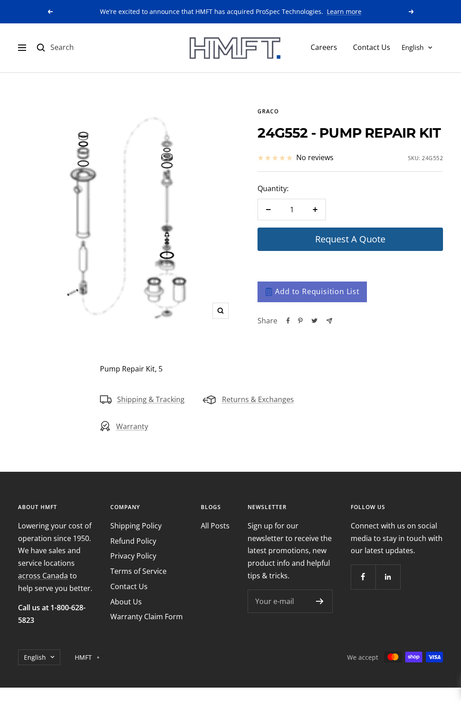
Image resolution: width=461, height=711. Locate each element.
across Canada (43, 576)
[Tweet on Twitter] (314, 320)
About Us (126, 602)
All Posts (215, 526)
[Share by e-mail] (329, 321)
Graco (268, 111)
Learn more (344, 11)
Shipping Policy (136, 526)
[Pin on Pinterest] (300, 320)
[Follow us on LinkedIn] (387, 576)
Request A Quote (350, 239)
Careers (324, 47)
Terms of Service (138, 571)
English (413, 47)
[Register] (320, 601)
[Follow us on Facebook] (363, 576)
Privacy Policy (133, 556)
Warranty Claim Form (146, 617)
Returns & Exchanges (258, 399)
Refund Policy (133, 541)
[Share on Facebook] (288, 320)
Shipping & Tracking (151, 399)
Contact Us (371, 47)
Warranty (132, 426)
